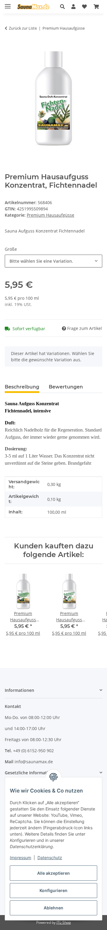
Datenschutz (49, 857)
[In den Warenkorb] (9, 47)
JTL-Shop (63, 922)
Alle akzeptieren (53, 873)
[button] (64, 7)
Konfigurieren (53, 890)
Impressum (20, 857)
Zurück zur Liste (23, 28)
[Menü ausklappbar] (8, 3)
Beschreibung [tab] (22, 387)
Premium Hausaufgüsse (50, 215)
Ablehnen (53, 907)
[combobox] (53, 261)
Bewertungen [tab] (66, 387)
